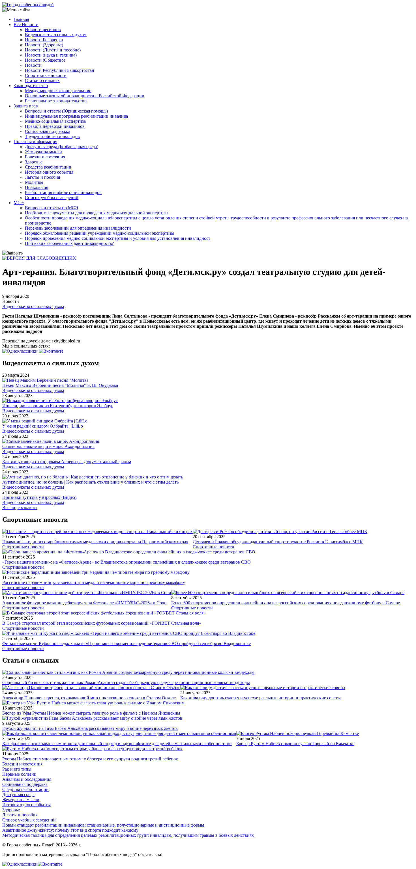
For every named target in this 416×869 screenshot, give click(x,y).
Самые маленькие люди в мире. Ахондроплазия (48, 446)
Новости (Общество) (45, 60)
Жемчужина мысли (43, 151)
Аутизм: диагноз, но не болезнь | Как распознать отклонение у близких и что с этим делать (90, 482)
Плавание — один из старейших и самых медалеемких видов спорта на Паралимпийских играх (95, 541)
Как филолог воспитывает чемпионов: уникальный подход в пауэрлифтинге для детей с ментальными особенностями (117, 743)
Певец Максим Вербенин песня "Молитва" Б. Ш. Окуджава (60, 385)
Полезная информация (35, 141)
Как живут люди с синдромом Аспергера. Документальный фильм (66, 461)
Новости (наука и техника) (51, 55)
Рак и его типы (16, 769)
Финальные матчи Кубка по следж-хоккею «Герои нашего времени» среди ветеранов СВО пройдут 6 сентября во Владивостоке (126, 643)
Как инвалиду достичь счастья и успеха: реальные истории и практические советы (260, 697)
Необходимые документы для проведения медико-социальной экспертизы (96, 212)
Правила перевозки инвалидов (55, 126)
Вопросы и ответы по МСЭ (51, 207)
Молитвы (34, 182)
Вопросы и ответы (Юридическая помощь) (66, 111)
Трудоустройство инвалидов (52, 136)
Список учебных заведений (51, 197)
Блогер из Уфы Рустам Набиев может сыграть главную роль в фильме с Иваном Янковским (91, 713)
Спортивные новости (46, 75)
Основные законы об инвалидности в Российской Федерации (84, 95)
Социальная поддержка (47, 131)
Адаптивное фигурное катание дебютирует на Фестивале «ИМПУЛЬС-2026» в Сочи (84, 602)
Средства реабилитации (48, 167)
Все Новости (26, 24)
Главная (21, 19)
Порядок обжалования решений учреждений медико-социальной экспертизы (99, 233)
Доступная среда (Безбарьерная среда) (61, 146)
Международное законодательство (58, 90)
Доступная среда (18, 794)
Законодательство (31, 85)
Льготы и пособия (42, 177)
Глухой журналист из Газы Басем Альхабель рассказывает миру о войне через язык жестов (90, 728)
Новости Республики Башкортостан (59, 70)
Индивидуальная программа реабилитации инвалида (76, 116)
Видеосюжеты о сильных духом (56, 34)
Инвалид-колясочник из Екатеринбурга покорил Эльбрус (57, 405)
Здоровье (33, 161)
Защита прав (26, 105)
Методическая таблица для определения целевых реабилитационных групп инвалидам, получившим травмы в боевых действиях (128, 835)
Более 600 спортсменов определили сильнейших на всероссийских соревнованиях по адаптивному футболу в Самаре (285, 602)
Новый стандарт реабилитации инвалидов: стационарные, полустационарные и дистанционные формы (103, 825)
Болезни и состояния (45, 156)
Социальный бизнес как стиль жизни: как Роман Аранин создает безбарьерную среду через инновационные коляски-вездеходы (126, 682)
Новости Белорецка (44, 39)
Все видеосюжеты (19, 507)
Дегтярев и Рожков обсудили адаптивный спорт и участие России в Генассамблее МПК (278, 541)
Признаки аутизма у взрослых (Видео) (39, 497)
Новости (33, 65)
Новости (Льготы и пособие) (53, 50)
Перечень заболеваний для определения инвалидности (78, 228)
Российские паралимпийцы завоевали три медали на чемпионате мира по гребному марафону (93, 582)
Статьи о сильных (42, 80)
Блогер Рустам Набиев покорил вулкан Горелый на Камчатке (295, 743)
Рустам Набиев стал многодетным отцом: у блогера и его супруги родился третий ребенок (90, 758)
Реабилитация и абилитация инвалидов (63, 192)
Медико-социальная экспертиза (55, 121)
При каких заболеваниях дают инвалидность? (69, 243)
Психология (36, 187)
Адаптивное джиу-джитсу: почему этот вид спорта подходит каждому (70, 830)
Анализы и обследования (26, 779)
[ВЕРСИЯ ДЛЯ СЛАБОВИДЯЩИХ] (39, 258)
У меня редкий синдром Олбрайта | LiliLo (42, 426)
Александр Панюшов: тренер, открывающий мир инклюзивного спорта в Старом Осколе (89, 697)
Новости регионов (43, 29)
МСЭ (19, 202)
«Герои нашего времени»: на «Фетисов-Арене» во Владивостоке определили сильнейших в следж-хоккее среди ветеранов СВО (126, 562)
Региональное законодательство (56, 100)
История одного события (49, 172)
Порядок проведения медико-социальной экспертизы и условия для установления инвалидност (117, 238)
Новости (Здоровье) (44, 44)
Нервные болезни (19, 774)
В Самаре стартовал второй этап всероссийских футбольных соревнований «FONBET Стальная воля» (101, 623)
